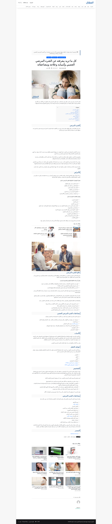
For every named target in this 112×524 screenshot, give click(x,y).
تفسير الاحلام (28, 6)
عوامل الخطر (75, 116)
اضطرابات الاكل (73, 436)
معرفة (79, 6)
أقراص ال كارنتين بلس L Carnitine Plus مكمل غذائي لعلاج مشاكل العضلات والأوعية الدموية (73, 488)
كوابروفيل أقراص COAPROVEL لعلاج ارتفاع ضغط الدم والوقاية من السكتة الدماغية (39, 458)
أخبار (92, 6)
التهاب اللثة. (75, 404)
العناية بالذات (68, 6)
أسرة (60, 6)
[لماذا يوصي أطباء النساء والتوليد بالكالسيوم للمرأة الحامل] (76, 235)
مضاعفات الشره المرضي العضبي (71, 113)
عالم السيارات (48, 6)
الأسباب (76, 114)
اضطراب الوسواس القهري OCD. (71, 364)
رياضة (57, 6)
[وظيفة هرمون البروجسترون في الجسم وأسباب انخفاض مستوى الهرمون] (39, 481)
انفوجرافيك (42, 6)
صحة (72, 6)
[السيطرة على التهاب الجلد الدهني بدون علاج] (72, 466)
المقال (84, 521)
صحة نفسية (55, 57)
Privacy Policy (25, 521)
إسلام (63, 6)
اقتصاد (53, 6)
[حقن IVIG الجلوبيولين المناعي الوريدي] (56, 481)
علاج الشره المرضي (74, 112)
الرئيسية (31, 2)
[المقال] (90, 2)
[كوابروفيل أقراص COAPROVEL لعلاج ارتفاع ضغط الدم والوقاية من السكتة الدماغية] (39, 451)
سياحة (76, 6)
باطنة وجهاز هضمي (61, 52)
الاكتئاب (68, 436)
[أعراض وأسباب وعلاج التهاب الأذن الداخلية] (51, 229)
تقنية (88, 6)
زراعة (38, 6)
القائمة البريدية (31, 521)
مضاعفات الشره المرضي (73, 118)
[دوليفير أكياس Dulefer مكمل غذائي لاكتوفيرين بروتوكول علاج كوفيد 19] (72, 451)
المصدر (76, 120)
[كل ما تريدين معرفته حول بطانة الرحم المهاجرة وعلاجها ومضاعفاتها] (56, 466)
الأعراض (76, 111)
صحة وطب (69, 52)
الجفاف (65, 436)
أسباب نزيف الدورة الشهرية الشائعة (40, 233)
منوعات (34, 6)
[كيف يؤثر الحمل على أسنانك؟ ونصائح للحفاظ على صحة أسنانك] (39, 466)
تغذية (82, 6)
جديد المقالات (25, 2)
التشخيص (76, 117)
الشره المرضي (75, 109)
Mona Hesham (62, 68)
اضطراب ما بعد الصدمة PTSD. (71, 362)
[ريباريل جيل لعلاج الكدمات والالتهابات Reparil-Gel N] (56, 451)
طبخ (85, 6)
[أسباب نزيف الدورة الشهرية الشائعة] (51, 235)
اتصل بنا (19, 521)
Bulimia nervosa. (74, 433)
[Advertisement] (56, 29)
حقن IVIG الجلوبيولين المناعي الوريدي (56, 486)
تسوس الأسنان (75, 323)
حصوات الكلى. (70, 416)
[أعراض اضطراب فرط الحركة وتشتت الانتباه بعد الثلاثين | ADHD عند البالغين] (76, 229)
